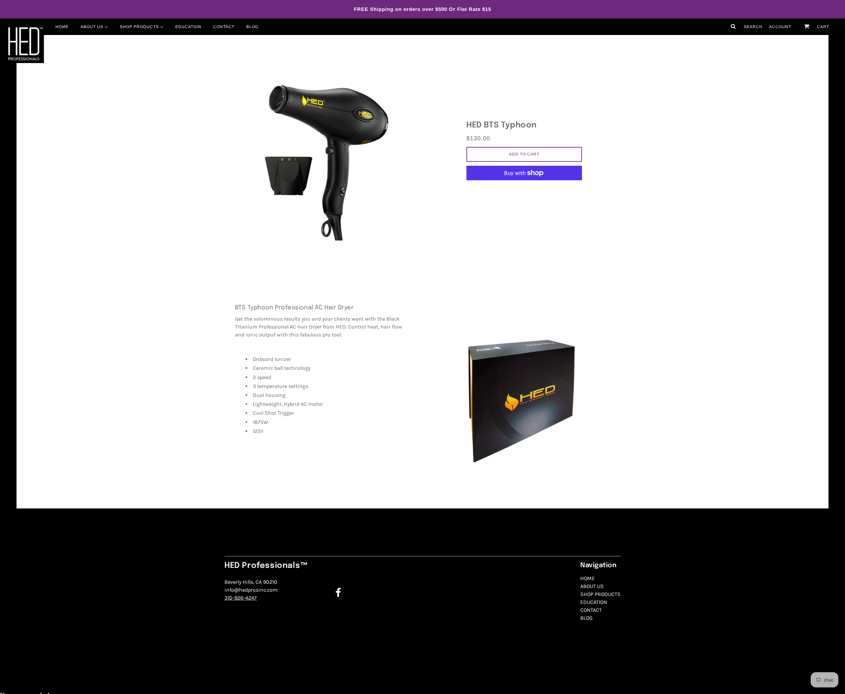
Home (587, 578)
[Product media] (320, 157)
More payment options (524, 188)
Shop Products (600, 594)
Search (752, 26)
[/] (25, 44)
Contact (591, 610)
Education (593, 602)
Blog (586, 618)
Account (780, 26)
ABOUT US (592, 586)
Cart (822, 26)
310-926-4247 (240, 598)
